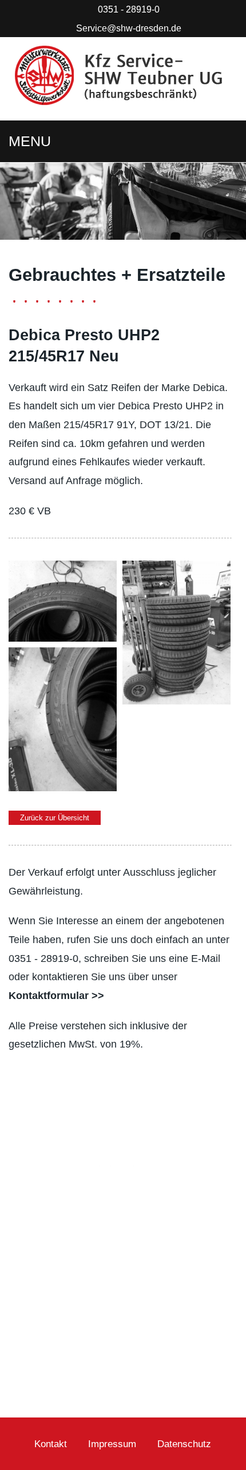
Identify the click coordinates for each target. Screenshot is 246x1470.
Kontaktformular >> (56, 995)
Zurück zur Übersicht (54, 817)
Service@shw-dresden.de (128, 28)
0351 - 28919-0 (129, 9)
